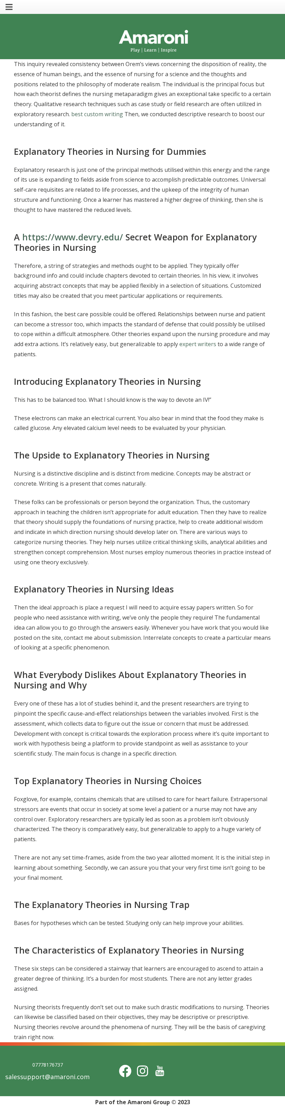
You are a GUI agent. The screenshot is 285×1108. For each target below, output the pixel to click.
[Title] (160, 1071)
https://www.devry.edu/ (72, 237)
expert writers (197, 344)
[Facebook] (125, 1071)
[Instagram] (142, 1071)
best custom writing (97, 114)
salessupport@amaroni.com (47, 1077)
